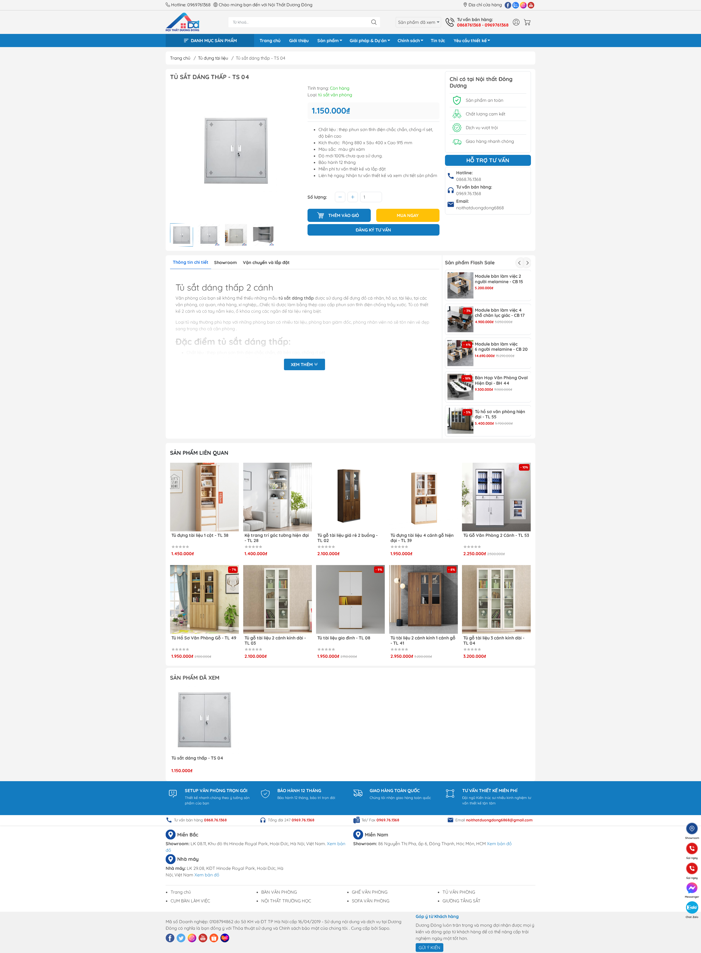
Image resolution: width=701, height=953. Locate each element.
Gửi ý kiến (429, 947)
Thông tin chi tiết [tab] (190, 262)
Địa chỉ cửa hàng (485, 4)
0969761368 (199, 4)
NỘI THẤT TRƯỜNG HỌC (286, 900)
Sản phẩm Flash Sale (470, 262)
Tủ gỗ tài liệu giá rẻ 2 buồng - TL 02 (347, 538)
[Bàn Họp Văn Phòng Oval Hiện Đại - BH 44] (460, 387)
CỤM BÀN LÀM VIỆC (190, 900)
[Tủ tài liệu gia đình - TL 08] (350, 599)
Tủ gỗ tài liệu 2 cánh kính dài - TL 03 (275, 640)
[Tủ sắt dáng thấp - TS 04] (204, 719)
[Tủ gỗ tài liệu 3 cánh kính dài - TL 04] (496, 599)
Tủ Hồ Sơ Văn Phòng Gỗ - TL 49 (203, 638)
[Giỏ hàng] (528, 22)
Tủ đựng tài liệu (213, 58)
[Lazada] (224, 938)
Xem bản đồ (499, 843)
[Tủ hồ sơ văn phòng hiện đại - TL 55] (460, 421)
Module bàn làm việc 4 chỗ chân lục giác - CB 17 (500, 313)
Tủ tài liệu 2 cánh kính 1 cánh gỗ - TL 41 (422, 640)
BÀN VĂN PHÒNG (279, 892)
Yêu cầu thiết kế (470, 40)
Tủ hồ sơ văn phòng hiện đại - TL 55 (500, 414)
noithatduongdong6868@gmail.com (499, 820)
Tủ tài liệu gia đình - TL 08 (343, 638)
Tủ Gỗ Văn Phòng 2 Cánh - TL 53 (496, 535)
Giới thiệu (299, 40)
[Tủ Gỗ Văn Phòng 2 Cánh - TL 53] (496, 497)
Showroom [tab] (225, 262)
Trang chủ (270, 40)
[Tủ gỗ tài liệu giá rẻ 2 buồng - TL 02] (350, 497)
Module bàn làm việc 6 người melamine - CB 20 (501, 346)
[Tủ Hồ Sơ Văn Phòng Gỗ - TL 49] (204, 599)
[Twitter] (181, 938)
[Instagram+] (523, 4)
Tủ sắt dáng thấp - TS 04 (197, 758)
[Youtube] (531, 4)
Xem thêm (302, 364)
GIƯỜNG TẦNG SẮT (462, 900)
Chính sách (409, 40)
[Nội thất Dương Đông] (182, 21)
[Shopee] (213, 938)
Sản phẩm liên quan (199, 452)
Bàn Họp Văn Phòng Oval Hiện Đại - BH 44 (501, 380)
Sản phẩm (328, 40)
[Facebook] (508, 4)
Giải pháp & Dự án (368, 40)
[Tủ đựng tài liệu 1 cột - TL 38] (204, 497)
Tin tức (438, 40)
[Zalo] (515, 4)
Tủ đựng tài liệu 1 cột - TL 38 (199, 535)
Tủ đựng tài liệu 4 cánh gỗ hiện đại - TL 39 (422, 538)
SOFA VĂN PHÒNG (370, 900)
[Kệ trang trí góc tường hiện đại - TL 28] (277, 497)
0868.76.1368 (468, 179)
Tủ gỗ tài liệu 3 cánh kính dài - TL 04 (493, 640)
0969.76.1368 (468, 193)
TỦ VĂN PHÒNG (459, 892)
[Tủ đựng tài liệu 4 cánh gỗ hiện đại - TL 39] (423, 497)
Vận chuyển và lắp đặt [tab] (266, 262)
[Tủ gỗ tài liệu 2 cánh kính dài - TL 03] (277, 599)
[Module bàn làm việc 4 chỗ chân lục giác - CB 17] (460, 319)
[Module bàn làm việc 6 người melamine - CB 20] (460, 353)
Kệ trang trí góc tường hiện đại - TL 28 (277, 538)
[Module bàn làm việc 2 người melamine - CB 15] (460, 285)
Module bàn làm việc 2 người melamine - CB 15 (499, 279)
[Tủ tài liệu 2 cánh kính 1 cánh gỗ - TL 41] (423, 599)
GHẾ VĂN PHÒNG (369, 892)
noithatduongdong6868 (480, 207)
